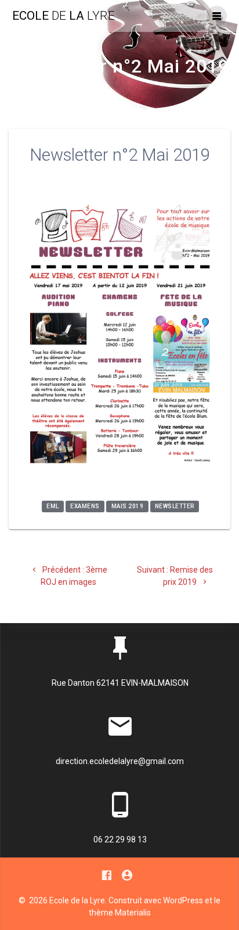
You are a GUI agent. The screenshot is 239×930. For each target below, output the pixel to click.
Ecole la (63, 16)
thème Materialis (120, 912)
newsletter (174, 507)
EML (52, 507)
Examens (85, 507)
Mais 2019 (127, 507)
